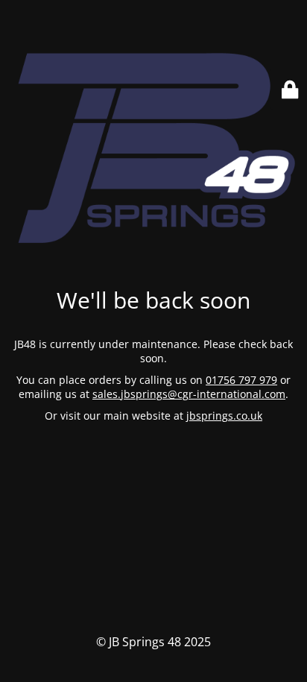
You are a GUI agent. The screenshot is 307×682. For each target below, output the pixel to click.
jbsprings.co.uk (224, 415)
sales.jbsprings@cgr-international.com (188, 394)
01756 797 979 (241, 380)
